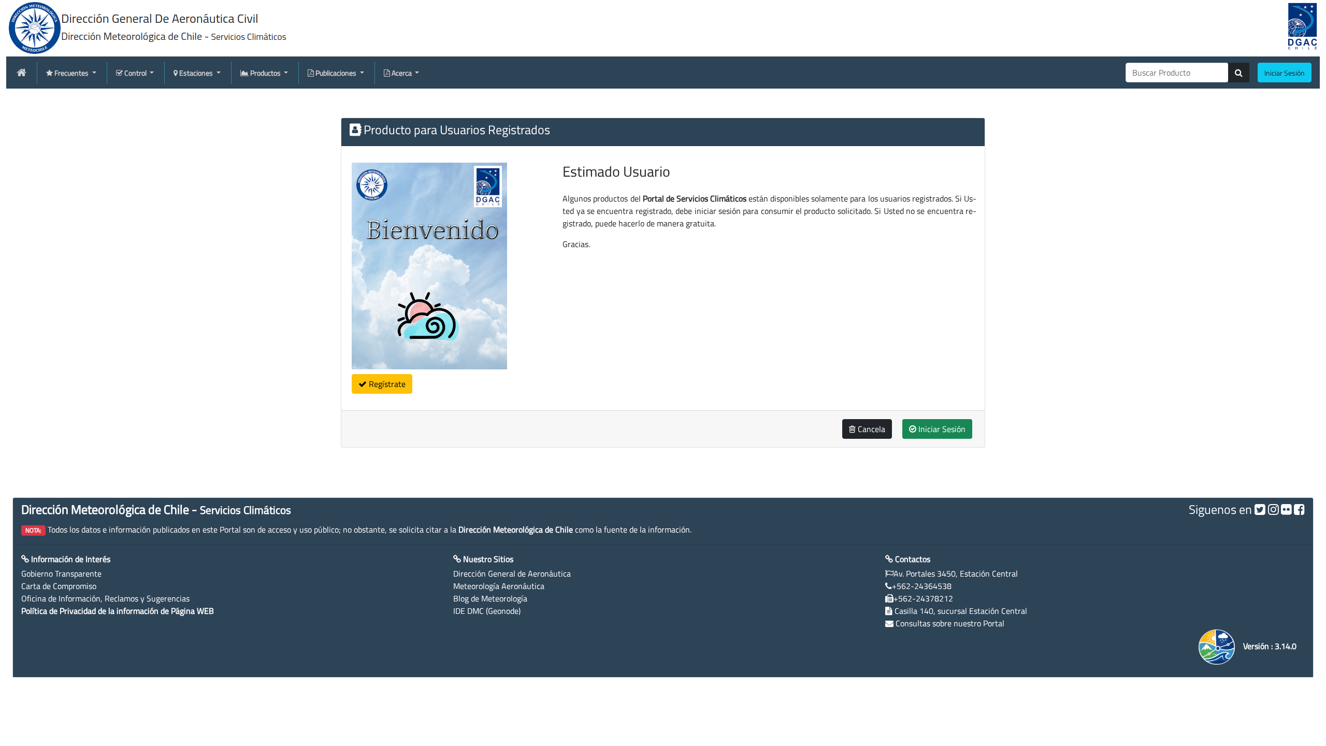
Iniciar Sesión (940, 429)
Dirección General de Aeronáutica (512, 573)
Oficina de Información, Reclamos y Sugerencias (105, 598)
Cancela (870, 429)
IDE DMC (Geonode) (487, 611)
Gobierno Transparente (61, 573)
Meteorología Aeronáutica (498, 586)
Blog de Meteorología (490, 598)
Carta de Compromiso (58, 586)
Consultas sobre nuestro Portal (950, 623)
